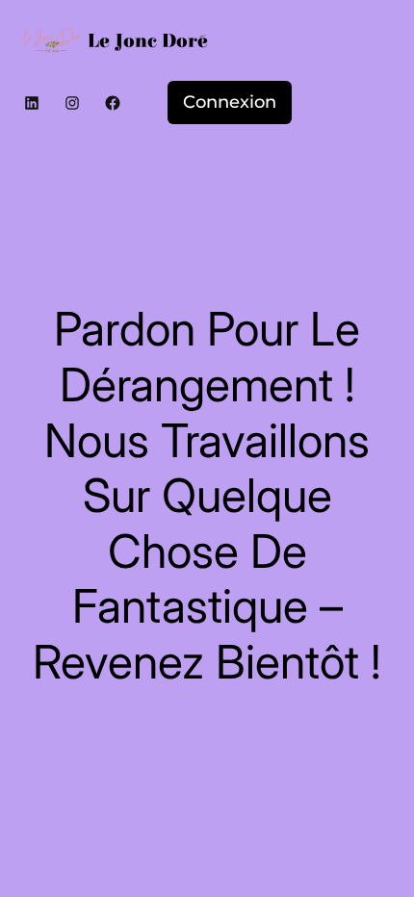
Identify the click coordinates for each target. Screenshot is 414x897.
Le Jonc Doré (148, 41)
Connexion (229, 102)
